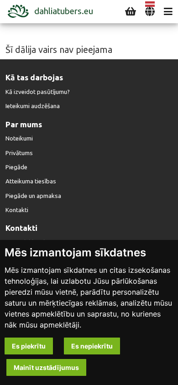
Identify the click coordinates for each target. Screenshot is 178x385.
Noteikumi (19, 138)
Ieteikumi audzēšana (32, 106)
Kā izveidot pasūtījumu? (37, 91)
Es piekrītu (29, 346)
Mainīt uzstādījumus (46, 367)
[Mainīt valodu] (150, 11)
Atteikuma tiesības (30, 181)
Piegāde (16, 167)
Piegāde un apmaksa (33, 195)
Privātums (19, 153)
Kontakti (16, 210)
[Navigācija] (168, 11)
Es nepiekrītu (92, 346)
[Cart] (130, 11)
